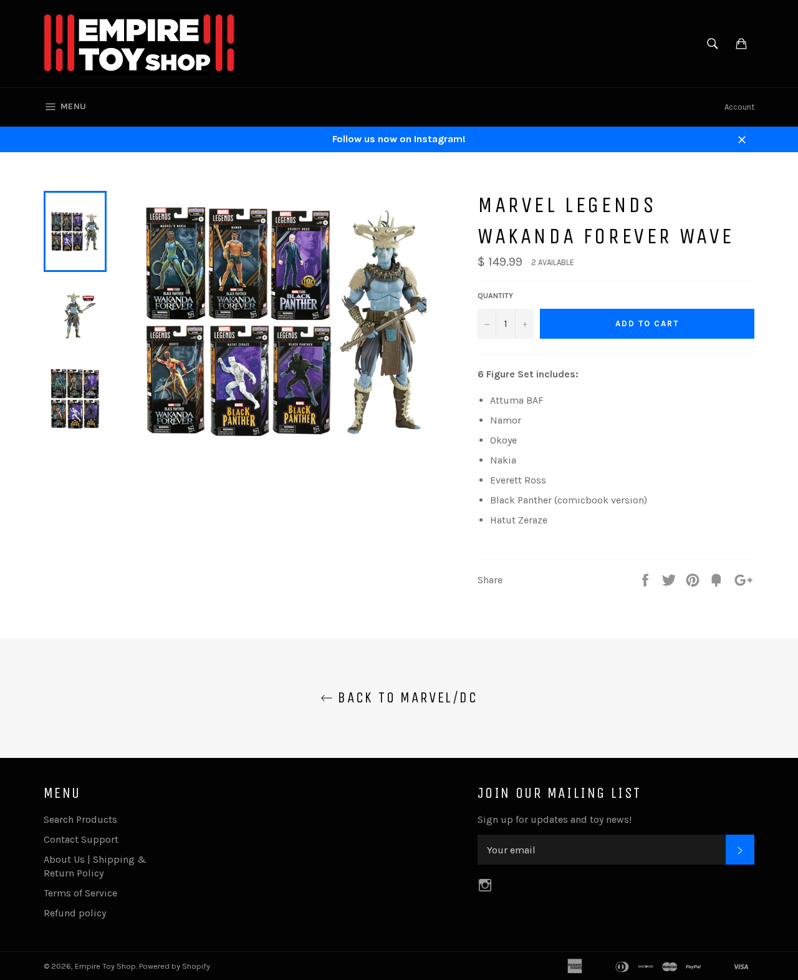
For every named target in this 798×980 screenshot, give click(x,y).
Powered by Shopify (174, 966)
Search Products (80, 819)
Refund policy (75, 913)
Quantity (495, 295)
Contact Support (81, 839)
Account (739, 107)
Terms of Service (80, 893)
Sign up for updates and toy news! (555, 819)
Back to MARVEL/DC (405, 697)
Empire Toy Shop (105, 966)
